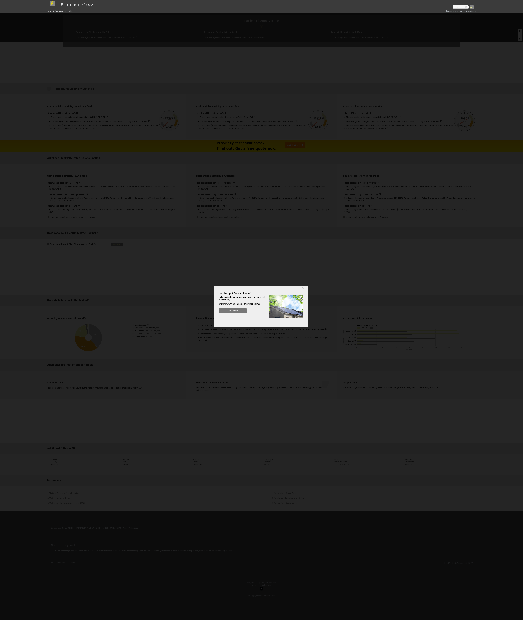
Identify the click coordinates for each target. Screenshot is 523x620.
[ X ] (303, 288)
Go (471, 7)
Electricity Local (77, 4)
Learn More (232, 310)
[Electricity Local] (54, 4)
